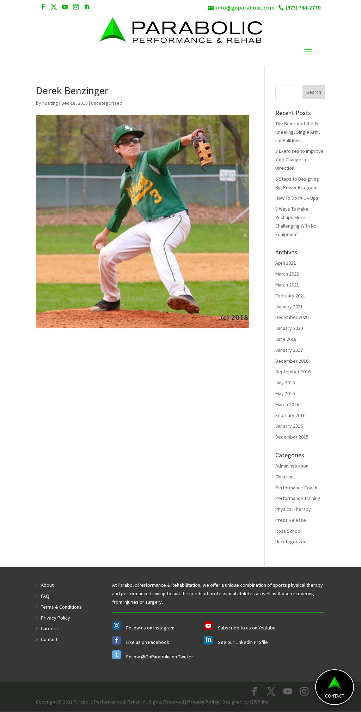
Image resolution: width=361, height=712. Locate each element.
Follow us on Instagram (150, 627)
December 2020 (291, 317)
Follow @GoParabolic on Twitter (159, 656)
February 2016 (290, 415)
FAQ (45, 596)
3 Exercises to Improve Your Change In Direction (299, 159)
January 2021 (289, 306)
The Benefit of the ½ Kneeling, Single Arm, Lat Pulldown (297, 132)
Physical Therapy (293, 509)
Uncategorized (291, 541)
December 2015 (291, 437)
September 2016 (293, 371)
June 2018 (285, 339)
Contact (49, 639)
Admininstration (291, 466)
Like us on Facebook (147, 642)
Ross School (288, 531)
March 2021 (287, 285)
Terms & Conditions (61, 607)
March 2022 (287, 274)
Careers (49, 628)
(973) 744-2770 (303, 7)
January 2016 (289, 426)
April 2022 (285, 263)
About (47, 585)
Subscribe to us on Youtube (247, 627)
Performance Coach (296, 487)
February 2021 (290, 295)
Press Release (290, 520)
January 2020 (289, 328)
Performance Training (297, 498)
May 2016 (285, 393)
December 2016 (291, 361)
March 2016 (287, 404)
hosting (50, 103)
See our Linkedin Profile (243, 642)
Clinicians (285, 476)
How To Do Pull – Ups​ (296, 198)
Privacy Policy (55, 618)
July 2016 (285, 382)
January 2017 (289, 350)
